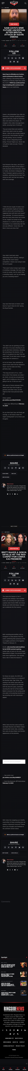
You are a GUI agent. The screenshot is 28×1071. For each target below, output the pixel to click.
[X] (8, 58)
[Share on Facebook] (5, 467)
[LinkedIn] (15, 58)
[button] (25, 3)
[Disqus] (14, 924)
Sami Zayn (13, 473)
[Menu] (3, 3)
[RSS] (18, 1034)
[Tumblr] (21, 1030)
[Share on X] (8, 467)
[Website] (7, 494)
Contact (22, 1042)
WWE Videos (4, 962)
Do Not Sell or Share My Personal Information (14, 1057)
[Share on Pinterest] (15, 467)
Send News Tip (9, 1038)
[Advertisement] (13, 194)
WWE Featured (6, 477)
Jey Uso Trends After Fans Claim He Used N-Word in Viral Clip (8, 966)
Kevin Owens (5, 473)
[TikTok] (14, 1034)
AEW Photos (14, 548)
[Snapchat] (14, 61)
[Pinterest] (19, 58)
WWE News (7, 7)
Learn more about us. (16, 1026)
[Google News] (12, 58)
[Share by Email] (23, 467)
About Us (15, 1042)
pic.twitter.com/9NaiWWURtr (12, 400)
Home (2, 7)
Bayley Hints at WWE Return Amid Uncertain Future (7, 975)
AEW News (3, 990)
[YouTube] (23, 58)
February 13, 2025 (8, 783)
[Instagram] (10, 61)
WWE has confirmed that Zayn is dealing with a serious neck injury (14, 85)
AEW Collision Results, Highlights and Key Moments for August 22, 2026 (8, 984)
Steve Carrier (6, 40)
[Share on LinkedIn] (12, 467)
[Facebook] (5, 58)
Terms (14, 1049)
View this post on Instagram (12, 761)
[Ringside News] (14, 3)
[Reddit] (17, 61)
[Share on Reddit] (19, 467)
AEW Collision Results (7, 981)
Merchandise (7, 1042)
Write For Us (19, 1038)
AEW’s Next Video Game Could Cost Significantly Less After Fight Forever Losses (8, 994)
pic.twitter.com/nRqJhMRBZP (12, 777)
